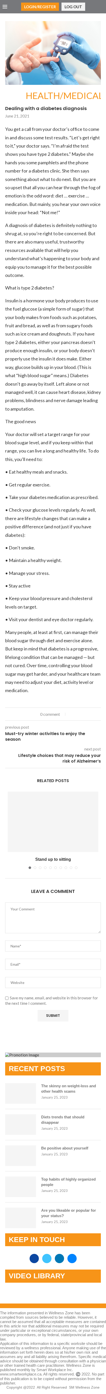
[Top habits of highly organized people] (20, 1186)
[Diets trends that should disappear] (20, 1124)
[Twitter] (47, 1258)
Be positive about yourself (64, 1148)
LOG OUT (73, 6)
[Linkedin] (60, 1258)
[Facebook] (34, 1258)
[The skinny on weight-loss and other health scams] (20, 1093)
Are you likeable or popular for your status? (68, 1213)
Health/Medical (15, 96)
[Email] (72, 1258)
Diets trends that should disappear (62, 1120)
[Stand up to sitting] (53, 822)
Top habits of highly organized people (68, 1182)
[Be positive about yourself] (20, 1155)
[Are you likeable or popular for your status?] (20, 1218)
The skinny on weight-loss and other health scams (68, 1088)
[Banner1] (53, 1055)
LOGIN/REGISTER (40, 6)
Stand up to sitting (53, 859)
